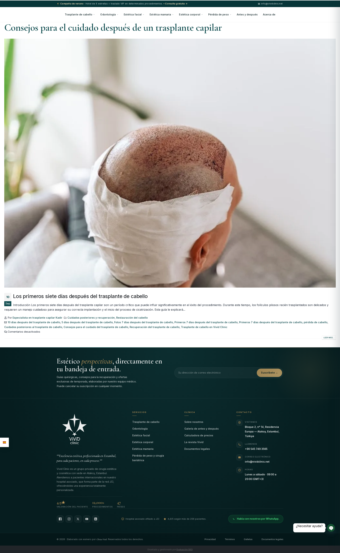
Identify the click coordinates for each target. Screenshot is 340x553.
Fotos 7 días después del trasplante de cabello (143, 322)
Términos (230, 539)
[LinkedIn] (95, 519)
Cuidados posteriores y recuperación (91, 317)
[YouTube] (86, 519)
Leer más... (329, 338)
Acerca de (269, 14)
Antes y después (247, 14)
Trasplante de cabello (78, 14)
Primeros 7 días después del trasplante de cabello (206, 322)
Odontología (108, 14)
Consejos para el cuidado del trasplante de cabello (96, 327)
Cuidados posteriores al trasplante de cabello (33, 327)
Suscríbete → (269, 372)
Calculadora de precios (198, 435)
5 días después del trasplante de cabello (87, 322)
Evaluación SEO (185, 549)
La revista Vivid (193, 442)
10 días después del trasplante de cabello (34, 322)
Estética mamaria (160, 14)
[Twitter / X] (77, 519)
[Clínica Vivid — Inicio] (89, 430)
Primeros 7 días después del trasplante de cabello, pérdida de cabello (283, 322)
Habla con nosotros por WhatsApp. (258, 518)
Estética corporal (189, 14)
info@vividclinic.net (257, 461)
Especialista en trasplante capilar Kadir (37, 317)
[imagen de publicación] (170, 163)
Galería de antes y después (201, 428)
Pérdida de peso (218, 14)
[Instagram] (69, 519)
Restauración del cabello (132, 317)
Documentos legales (197, 448)
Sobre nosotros (193, 421)
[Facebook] (60, 519)
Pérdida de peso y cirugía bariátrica (148, 458)
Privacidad (210, 539)
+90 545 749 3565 (256, 448)
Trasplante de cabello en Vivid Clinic (204, 327)
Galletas (248, 539)
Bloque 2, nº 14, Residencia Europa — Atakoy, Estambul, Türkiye (262, 431)
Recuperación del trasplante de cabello (155, 327)
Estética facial (133, 14)
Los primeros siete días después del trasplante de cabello (80, 296)
